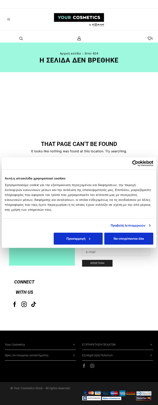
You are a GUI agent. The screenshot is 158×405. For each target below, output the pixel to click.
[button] (9, 4)
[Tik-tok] (33, 304)
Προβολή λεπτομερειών (128, 225)
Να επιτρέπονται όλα (129, 238)
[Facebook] (14, 304)
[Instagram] (24, 304)
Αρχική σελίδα (70, 53)
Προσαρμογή (75, 238)
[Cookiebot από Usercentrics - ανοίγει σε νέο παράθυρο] (135, 163)
